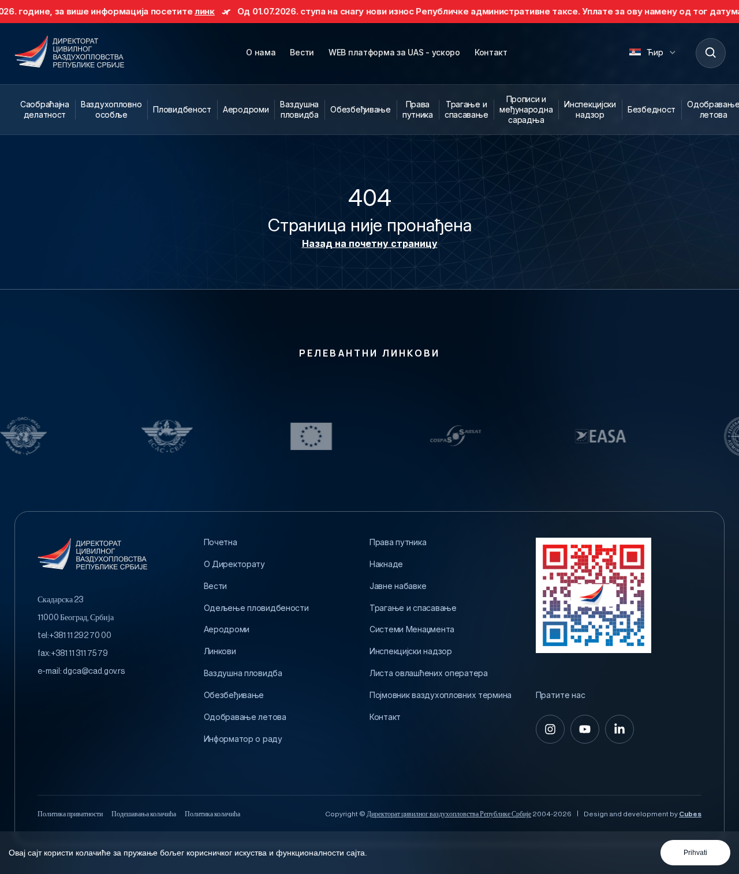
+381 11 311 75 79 (79, 654)
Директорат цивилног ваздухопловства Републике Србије (449, 814)
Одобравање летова (245, 717)
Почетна (220, 542)
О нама (260, 52)
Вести (302, 52)
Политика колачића (212, 814)
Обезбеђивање (360, 109)
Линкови (220, 651)
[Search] (710, 52)
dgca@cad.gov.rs (94, 671)
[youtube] (584, 729)
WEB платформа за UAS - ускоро (394, 52)
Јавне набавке (398, 586)
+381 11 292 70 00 (80, 636)
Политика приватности (70, 814)
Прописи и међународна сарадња (526, 109)
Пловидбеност (182, 109)
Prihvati (695, 853)
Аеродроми (245, 109)
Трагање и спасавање (466, 109)
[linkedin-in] (619, 729)
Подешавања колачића (143, 814)
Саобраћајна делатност (44, 109)
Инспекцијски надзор (590, 109)
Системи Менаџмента (412, 629)
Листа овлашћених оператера (429, 673)
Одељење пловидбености (256, 608)
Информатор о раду (243, 739)
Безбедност (651, 109)
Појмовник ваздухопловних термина (441, 695)
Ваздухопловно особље (111, 109)
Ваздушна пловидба (299, 109)
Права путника (417, 109)
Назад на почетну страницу (370, 243)
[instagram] (550, 729)
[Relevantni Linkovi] (111, 436)
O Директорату (234, 564)
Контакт (491, 52)
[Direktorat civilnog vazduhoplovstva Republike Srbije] (69, 52)
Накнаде (386, 564)
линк (173, 11)
